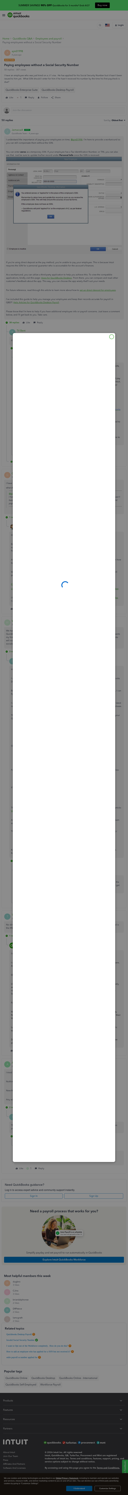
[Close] (112, 337)
